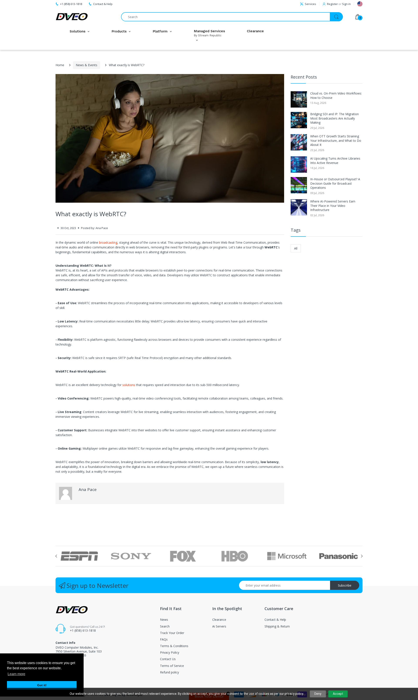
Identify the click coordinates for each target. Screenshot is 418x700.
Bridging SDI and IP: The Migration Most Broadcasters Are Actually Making (334, 118)
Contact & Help (103, 4)
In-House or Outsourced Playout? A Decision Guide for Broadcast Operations (335, 183)
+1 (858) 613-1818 (83, 630)
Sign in (346, 4)
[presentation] (56, 556)
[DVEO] (72, 17)
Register (332, 4)
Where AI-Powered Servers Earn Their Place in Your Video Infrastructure (332, 205)
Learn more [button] (16, 674)
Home (60, 65)
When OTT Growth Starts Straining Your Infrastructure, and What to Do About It (335, 140)
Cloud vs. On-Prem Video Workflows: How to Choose (336, 95)
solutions (128, 385)
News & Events (86, 65)
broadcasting (108, 242)
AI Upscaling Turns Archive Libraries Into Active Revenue (335, 160)
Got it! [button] (42, 685)
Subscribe (344, 585)
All (295, 248)
